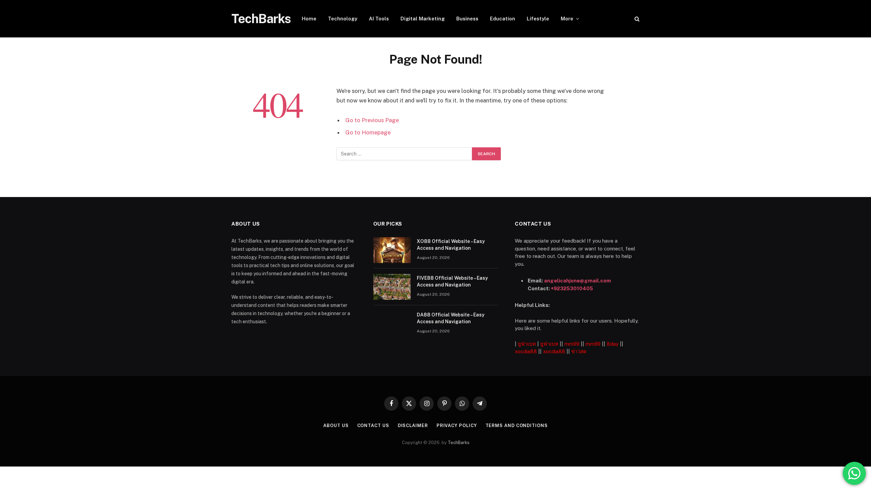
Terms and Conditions (517, 425)
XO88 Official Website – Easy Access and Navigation (451, 245)
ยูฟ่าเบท (527, 344)
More (567, 18)
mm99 (571, 344)
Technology (342, 18)
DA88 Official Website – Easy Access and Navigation (450, 318)
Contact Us (373, 425)
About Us (335, 425)
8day (613, 344)
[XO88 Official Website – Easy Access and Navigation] (392, 250)
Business (467, 18)
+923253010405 (572, 288)
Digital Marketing (422, 18)
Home (309, 18)
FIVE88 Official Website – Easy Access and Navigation (452, 281)
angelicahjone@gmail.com (577, 280)
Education (502, 18)
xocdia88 (526, 351)
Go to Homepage (368, 132)
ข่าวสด (579, 351)
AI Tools (379, 18)
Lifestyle (538, 18)
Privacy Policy (457, 425)
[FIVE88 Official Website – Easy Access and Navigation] (392, 287)
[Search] (636, 19)
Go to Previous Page (372, 120)
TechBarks (459, 442)
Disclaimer (413, 425)
